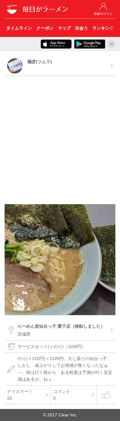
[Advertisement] (60, 141)
